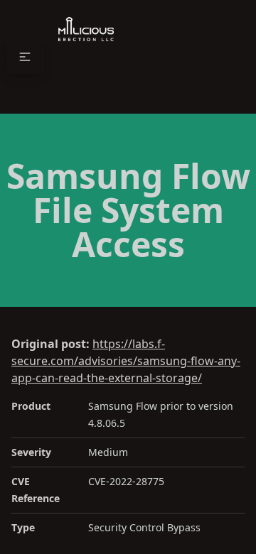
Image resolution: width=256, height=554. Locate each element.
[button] (25, 57)
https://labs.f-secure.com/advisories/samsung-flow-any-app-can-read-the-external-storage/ (125, 361)
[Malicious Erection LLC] (86, 57)
